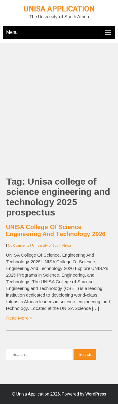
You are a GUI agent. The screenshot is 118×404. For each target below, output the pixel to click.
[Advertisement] (59, 102)
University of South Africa (51, 245)
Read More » (19, 317)
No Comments (18, 245)
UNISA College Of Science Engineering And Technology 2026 (55, 230)
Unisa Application (59, 9)
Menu (12, 32)
